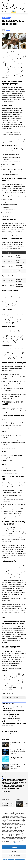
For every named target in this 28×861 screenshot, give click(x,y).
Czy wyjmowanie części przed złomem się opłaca (17, 758)
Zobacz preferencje (14, 855)
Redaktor (8, 30)
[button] (25, 809)
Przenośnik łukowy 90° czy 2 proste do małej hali (18, 743)
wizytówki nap (6, 791)
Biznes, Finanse (7, 805)
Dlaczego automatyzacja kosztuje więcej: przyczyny (12, 707)
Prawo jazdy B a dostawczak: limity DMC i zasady (18, 765)
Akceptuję (14, 847)
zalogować (10, 733)
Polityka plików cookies (9, 859)
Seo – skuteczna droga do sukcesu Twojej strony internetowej (14, 724)
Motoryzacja (13, 760)
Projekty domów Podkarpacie (10, 788)
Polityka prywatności (20, 859)
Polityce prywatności (19, 842)
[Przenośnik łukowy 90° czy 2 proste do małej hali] (5, 744)
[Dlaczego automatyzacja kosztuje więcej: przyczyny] (5, 752)
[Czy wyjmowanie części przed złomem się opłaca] (5, 759)
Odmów (14, 851)
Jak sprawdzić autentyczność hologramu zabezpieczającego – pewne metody (13, 720)
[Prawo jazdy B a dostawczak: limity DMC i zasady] (5, 767)
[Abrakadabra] (14, 11)
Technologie (6, 17)
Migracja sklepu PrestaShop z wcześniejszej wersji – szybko (10, 715)
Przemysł (12, 746)
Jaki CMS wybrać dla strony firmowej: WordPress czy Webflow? (13, 711)
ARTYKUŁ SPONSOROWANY (7, 802)
